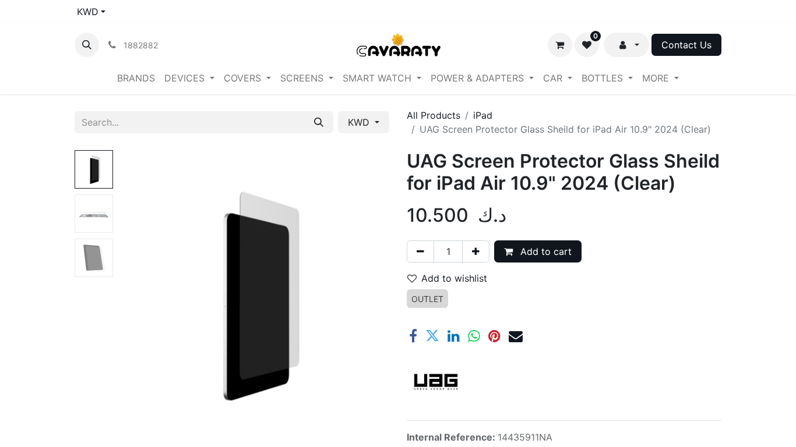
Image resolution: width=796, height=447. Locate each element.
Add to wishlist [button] (454, 278)
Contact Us (686, 45)
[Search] (318, 122)
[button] (87, 45)
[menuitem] (136, 78)
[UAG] (436, 382)
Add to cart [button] (544, 251)
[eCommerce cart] (560, 45)
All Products (433, 115)
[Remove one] (420, 251)
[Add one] (475, 251)
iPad (482, 115)
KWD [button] (360, 122)
